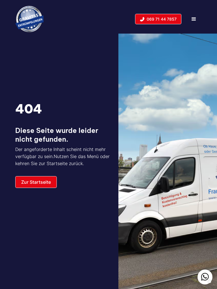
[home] (29, 19)
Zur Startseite (36, 182)
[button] (194, 19)
